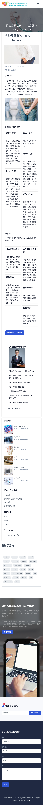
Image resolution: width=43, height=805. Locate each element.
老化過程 (6, 573)
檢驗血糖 (31, 557)
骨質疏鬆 (17, 437)
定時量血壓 (15, 561)
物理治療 (7, 502)
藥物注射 (15, 557)
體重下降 (17, 457)
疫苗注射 (17, 478)
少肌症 (16, 447)
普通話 (6, 521)
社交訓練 (31, 569)
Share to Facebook (14, 332)
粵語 (5, 517)
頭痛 (31, 577)
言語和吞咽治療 (9, 506)
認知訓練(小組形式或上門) (13, 499)
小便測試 (6, 561)
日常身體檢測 (33, 561)
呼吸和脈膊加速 (8, 581)
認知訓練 (24, 561)
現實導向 (15, 569)
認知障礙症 (27, 565)
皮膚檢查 (16, 577)
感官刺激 (23, 569)
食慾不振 (24, 577)
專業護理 (6, 557)
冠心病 (17, 581)
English (6, 524)
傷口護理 (23, 557)
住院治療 (7, 495)
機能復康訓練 (18, 565)
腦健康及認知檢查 (20, 467)
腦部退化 (6, 569)
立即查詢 (7, 632)
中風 (35, 573)
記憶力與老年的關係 (17, 573)
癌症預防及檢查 (19, 426)
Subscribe (35, 713)
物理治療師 (7, 577)
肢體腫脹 (28, 573)
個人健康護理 (7, 565)
